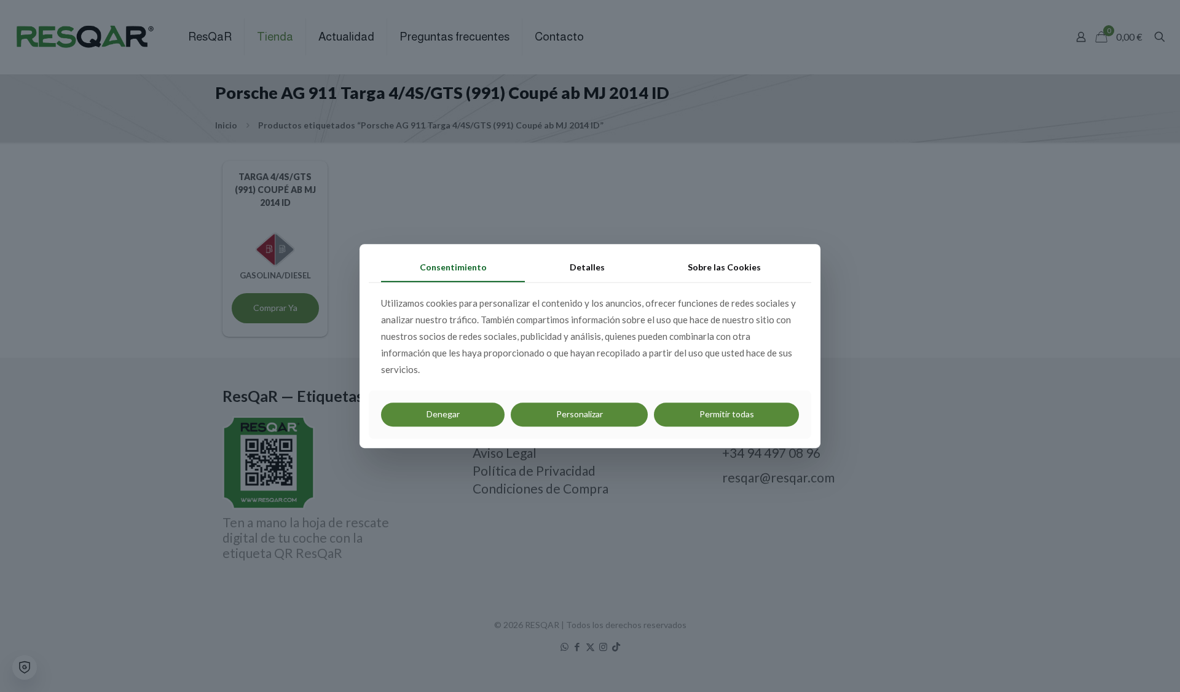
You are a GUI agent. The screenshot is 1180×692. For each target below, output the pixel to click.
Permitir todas (726, 414)
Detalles (587, 267)
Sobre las (724, 267)
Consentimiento (453, 267)
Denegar (443, 414)
